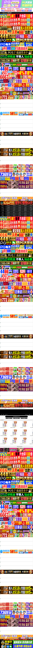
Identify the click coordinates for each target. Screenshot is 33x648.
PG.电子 (24, 418)
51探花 (20, 212)
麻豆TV (14, 212)
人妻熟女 (25, 207)
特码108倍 (16, 418)
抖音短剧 (8, 212)
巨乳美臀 (19, 207)
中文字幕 (14, 207)
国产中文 (8, 215)
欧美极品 (31, 205)
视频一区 (3, 205)
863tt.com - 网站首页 (7, 12)
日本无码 (19, 205)
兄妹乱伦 (14, 215)
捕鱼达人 (8, 210)
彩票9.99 (25, 210)
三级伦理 (8, 207)
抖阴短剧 (31, 215)
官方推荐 (3, 210)
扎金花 (31, 210)
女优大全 (31, 212)
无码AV (3, 212)
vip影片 (9, 418)
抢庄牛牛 (14, 210)
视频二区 (3, 207)
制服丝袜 (31, 207)
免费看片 (3, 215)
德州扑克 (19, 210)
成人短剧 (19, 215)
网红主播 (14, 205)
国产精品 (8, 205)
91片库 (25, 212)
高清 (26, 414)
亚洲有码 (25, 205)
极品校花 (25, 215)
